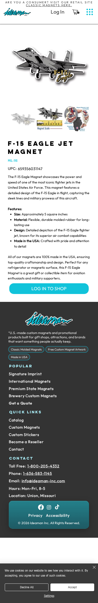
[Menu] (89, 12)
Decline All (27, 587)
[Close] (91, 570)
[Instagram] (49, 507)
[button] (75, 11)
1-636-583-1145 (37, 473)
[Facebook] (41, 507)
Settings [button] (49, 596)
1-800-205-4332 (43, 466)
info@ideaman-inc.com (43, 480)
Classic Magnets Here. (49, 5)
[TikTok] (57, 507)
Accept (72, 587)
